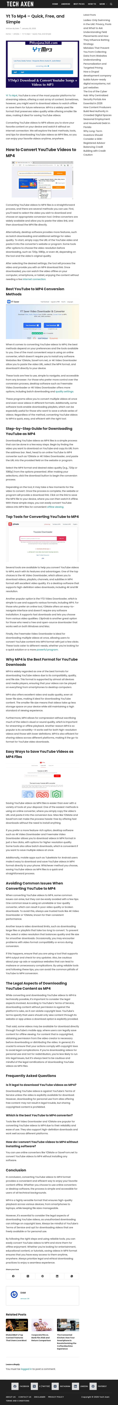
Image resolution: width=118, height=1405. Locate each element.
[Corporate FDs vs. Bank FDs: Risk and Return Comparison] (42, 1325)
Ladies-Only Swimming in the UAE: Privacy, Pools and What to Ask (97, 24)
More (102, 4)
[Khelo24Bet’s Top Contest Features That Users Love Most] (17, 1325)
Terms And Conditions (17, 1401)
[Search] (111, 4)
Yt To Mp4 (11, 95)
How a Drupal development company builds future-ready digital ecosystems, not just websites (97, 79)
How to (92, 4)
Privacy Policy (56, 1397)
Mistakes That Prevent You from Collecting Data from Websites (96, 51)
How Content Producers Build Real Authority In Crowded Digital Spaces (97, 111)
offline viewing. (55, 506)
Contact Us (24, 1397)
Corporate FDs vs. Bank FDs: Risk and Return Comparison (41, 1338)
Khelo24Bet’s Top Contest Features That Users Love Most (16, 1338)
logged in (26, 1369)
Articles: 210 (25, 1299)
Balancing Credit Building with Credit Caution (94, 150)
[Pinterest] (42, 1276)
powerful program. (47, 649)
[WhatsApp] (72, 1276)
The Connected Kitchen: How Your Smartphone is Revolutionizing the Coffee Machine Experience (66, 1342)
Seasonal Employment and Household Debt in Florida (96, 123)
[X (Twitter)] (28, 1276)
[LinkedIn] (57, 1276)
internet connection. (34, 279)
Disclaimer (39, 1397)
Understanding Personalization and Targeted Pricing (94, 63)
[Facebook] (13, 1276)
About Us (11, 1397)
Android (65, 4)
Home (55, 4)
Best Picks (79, 4)
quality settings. (64, 391)
